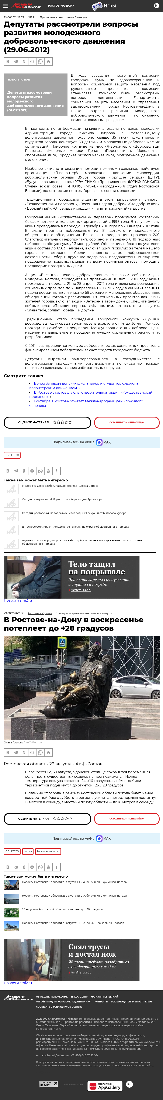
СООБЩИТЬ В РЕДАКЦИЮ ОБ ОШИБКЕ (59, 1006)
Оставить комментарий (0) (127, 422)
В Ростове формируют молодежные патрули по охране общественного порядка (75, 526)
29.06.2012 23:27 (14, 17)
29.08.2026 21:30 (14, 613)
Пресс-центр (79, 996)
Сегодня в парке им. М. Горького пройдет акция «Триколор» (62, 499)
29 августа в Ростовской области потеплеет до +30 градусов (62, 909)
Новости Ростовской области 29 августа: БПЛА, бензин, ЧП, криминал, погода (74, 895)
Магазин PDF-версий (104, 996)
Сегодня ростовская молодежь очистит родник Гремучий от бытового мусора (74, 513)
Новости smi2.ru (18, 600)
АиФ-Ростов (33, 742)
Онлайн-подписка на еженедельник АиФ (63, 1001)
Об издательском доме (52, 996)
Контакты (101, 1001)
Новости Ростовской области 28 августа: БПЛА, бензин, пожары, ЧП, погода (73, 922)
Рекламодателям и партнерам (131, 1001)
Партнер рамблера (73, 1084)
